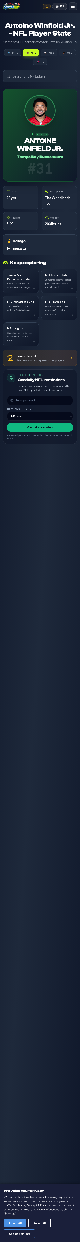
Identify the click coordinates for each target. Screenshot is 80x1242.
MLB (51, 52)
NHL (15, 52)
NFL (33, 52)
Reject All (39, 1223)
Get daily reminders (40, 427)
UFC (69, 52)
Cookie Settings (19, 1233)
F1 (42, 61)
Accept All (15, 1223)
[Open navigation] (73, 6)
